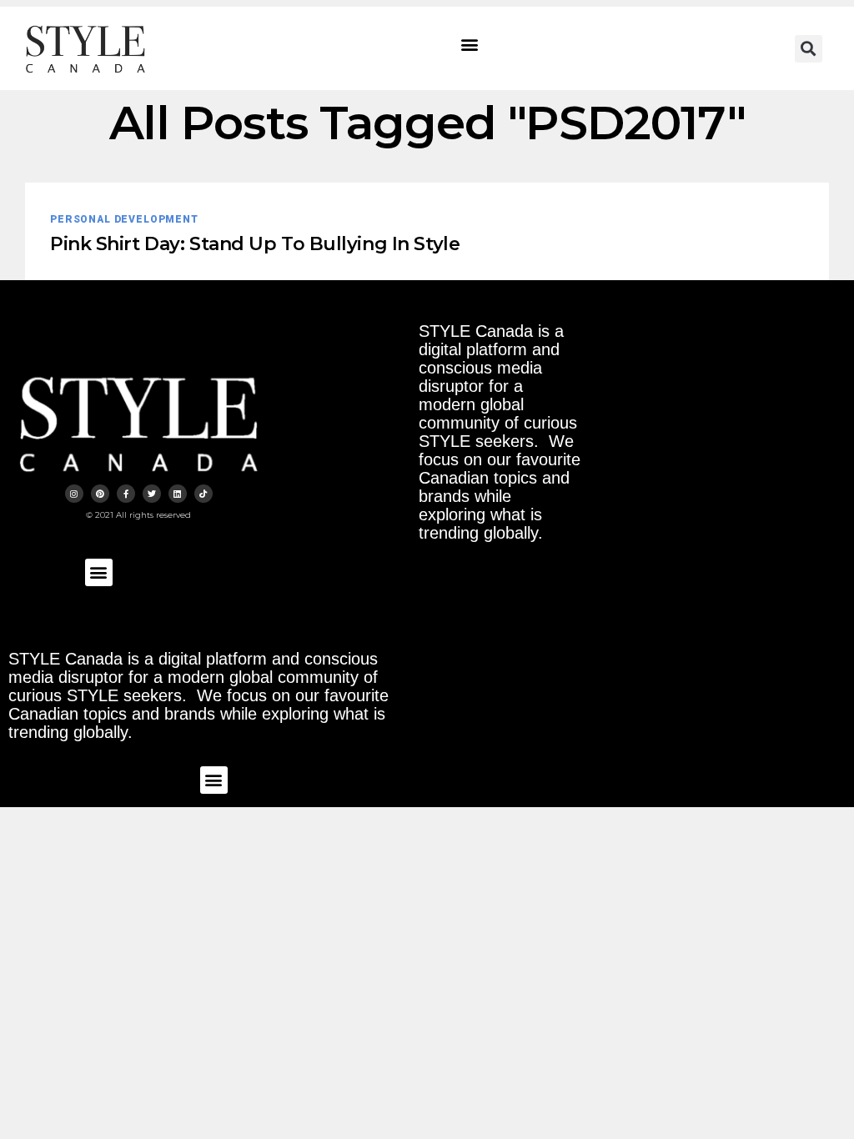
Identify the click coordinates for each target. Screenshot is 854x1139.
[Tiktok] (203, 493)
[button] (470, 44)
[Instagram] (74, 493)
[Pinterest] (100, 493)
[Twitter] (152, 493)
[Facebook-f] (126, 493)
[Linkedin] (177, 493)
